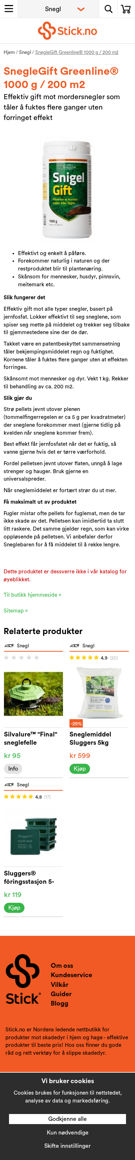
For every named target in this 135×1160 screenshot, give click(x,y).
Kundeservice (71, 975)
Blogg (59, 1003)
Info (13, 769)
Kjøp (80, 769)
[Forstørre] (67, 189)
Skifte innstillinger (67, 1146)
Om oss (62, 965)
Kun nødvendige (68, 1133)
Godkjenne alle (67, 1119)
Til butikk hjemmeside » (32, 595)
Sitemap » (16, 611)
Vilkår (59, 984)
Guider (61, 994)
